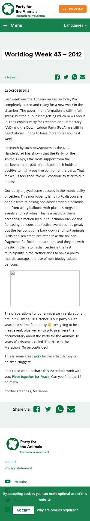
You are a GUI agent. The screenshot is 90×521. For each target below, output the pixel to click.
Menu (16, 25)
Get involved (72, 9)
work (37, 356)
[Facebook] (57, 77)
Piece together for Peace (30, 376)
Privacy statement (18, 468)
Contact (10, 461)
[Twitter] (66, 77)
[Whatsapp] (74, 77)
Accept (23, 510)
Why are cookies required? (57, 510)
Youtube (20, 482)
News (11, 77)
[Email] (82, 77)
